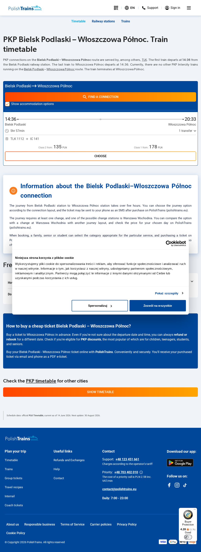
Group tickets (13, 478)
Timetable (78, 21)
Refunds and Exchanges (69, 460)
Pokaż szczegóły (166, 293)
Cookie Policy (15, 533)
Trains (125, 21)
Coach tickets (14, 505)
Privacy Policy (127, 524)
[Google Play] (180, 463)
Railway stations (103, 21)
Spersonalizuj (97, 305)
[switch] (188, 537)
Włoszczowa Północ (61, 69)
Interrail (10, 496)
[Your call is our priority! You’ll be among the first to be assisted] (141, 472)
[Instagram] (177, 485)
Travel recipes (14, 487)
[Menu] (189, 8)
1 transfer (185, 131)
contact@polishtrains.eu (119, 489)
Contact (59, 478)
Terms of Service (72, 524)
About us (12, 524)
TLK (144, 59)
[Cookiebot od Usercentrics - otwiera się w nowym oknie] (169, 243)
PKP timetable (41, 381)
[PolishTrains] (22, 438)
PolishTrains (104, 352)
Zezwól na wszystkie (157, 305)
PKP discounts (91, 339)
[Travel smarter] (116, 8)
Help (57, 469)
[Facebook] (169, 485)
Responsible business (39, 524)
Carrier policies (100, 524)
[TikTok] (185, 485)
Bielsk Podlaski (34, 69)
